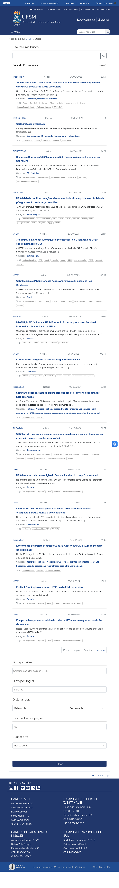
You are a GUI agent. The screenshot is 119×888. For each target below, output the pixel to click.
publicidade (66, 140)
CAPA (68, 219)
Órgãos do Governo (104, 3)
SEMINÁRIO (63, 343)
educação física (29, 491)
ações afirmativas (43, 219)
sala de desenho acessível (27, 181)
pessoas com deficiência (75, 103)
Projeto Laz (18, 386)
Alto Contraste (87, 19)
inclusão (56, 140)
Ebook (37, 140)
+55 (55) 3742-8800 (21, 856)
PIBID (36, 343)
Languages (38, 9)
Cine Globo (34, 103)
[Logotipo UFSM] (15, 17)
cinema (44, 103)
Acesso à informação (49, 3)
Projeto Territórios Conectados (76, 408)
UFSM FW (55, 529)
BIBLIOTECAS (19, 151)
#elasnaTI (31, 561)
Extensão (85, 454)
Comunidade (33, 524)
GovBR (6, 3)
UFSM (57, 223)
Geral (29, 297)
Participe (70, 3)
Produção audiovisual (25, 107)
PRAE (34, 223)
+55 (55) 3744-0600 (73, 823)
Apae (25, 103)
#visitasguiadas (29, 177)
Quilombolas (40, 458)
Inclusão (60, 103)
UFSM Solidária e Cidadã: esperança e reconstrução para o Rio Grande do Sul (63, 412)
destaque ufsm (36, 376)
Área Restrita (103, 9)
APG (54, 219)
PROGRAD (18, 192)
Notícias (53, 98)
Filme (52, 103)
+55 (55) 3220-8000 (21, 823)
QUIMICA (53, 343)
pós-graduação (23, 223)
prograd (99, 260)
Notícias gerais (52, 408)
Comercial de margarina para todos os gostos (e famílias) (48, 359)
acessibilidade (43, 177)
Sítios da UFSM (87, 9)
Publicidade (74, 135)
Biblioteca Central (58, 177)
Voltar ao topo (102, 775)
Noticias (31, 408)
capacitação (57, 454)
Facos (59, 376)
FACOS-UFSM (19, 117)
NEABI (84, 219)
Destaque (31, 98)
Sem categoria (33, 214)
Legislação (85, 3)
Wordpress (80, 866)
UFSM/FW (58, 107)
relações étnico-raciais (56, 458)
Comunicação (33, 135)
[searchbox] (59, 671)
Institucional (32, 255)
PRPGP (20, 264)
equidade (46, 140)
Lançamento (60, 135)
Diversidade (47, 135)
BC (28, 173)
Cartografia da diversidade (31, 123)
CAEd (61, 219)
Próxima (100, 650)
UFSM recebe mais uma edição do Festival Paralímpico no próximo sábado (57, 475)
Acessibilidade (71, 9)
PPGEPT (17, 316)
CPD (108, 866)
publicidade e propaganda (83, 376)
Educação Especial (72, 454)
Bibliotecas (72, 177)
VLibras (105, 19)
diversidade (27, 140)
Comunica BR (28, 3)
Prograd (42, 223)
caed (47, 260)
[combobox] (59, 671)
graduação (96, 454)
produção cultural (53, 570)
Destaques (42, 98)
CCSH (25, 376)
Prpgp (50, 223)
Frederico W (19, 76)
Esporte (30, 487)
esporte (41, 491)
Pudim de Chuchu (44, 107)
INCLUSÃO (27, 343)
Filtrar (59, 763)
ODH (91, 219)
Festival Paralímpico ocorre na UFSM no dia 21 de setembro (49, 587)
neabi (63, 260)
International (54, 9)
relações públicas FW (40, 529)
